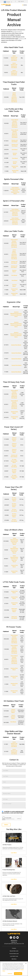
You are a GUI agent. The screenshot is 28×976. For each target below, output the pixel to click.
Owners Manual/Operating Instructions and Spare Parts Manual (14, 541)
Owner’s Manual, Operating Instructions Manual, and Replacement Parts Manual (14, 97)
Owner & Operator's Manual (13, 711)
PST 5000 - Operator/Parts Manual (14, 461)
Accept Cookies (18, 973)
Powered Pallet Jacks (14, 953)
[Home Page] (6, 5)
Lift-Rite (11, 938)
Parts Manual (15, 149)
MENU (25, 5)
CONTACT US (14, 942)
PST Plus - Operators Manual (14, 499)
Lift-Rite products (17, 31)
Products (14, 948)
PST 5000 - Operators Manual (14, 471)
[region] (14, 968)
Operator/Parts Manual (16, 345)
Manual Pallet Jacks (14, 950)
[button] (20, 1)
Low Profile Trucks (14, 956)
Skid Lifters (14, 958)
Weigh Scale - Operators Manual (14, 610)
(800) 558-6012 (14, 940)
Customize (10, 973)
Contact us (22, 38)
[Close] (25, 963)
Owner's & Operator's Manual (14, 439)
